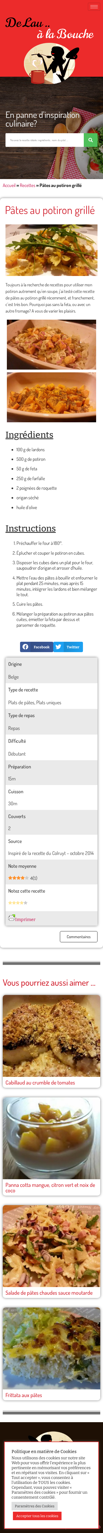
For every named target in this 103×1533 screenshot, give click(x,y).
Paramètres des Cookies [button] (34, 1506)
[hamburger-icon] (94, 7)
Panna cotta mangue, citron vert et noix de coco (50, 1187)
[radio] (10, 903)
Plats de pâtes (21, 702)
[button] (36, 647)
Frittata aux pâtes (23, 1394)
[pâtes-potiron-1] (51, 397)
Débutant (17, 754)
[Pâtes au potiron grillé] (51, 250)
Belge (13, 677)
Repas (14, 728)
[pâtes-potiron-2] (51, 345)
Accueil (9, 185)
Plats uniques (48, 702)
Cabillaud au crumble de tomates (40, 1082)
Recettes (27, 185)
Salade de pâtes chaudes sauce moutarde (49, 1292)
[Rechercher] (91, 140)
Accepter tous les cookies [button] (37, 1516)
